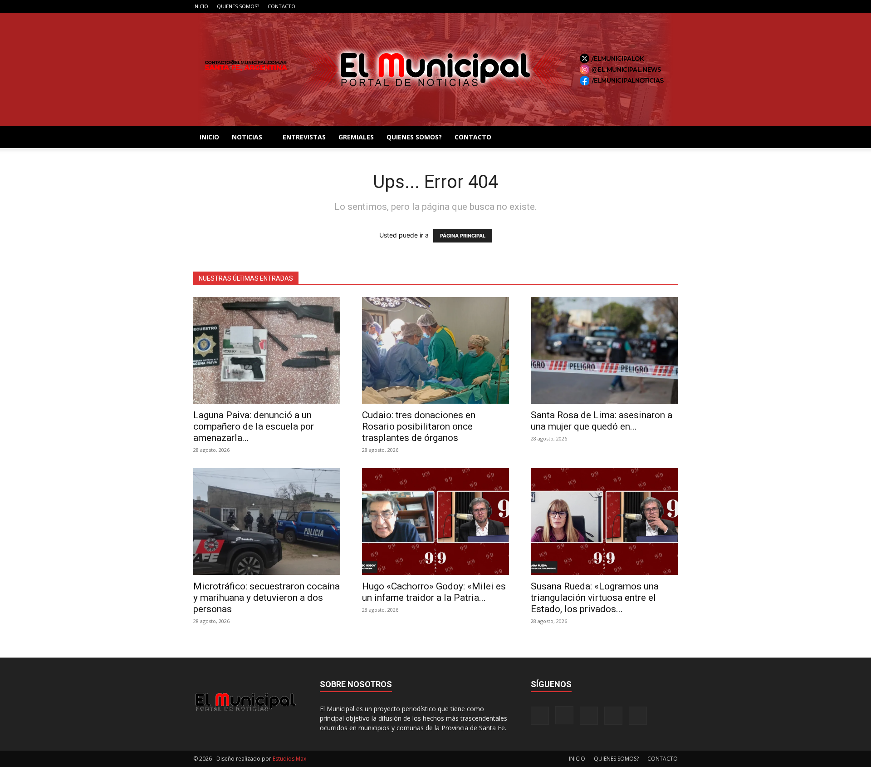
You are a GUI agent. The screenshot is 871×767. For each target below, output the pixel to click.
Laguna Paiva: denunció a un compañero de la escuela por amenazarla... (253, 426)
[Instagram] (626, 6)
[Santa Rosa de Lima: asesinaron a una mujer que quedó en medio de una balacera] (604, 350)
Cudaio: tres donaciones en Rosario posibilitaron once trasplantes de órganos (418, 426)
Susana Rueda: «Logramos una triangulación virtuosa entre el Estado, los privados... (595, 597)
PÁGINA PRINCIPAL (462, 236)
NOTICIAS (247, 137)
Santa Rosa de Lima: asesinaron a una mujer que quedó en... (601, 421)
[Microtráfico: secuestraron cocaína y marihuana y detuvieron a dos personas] (266, 521)
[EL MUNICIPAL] (435, 69)
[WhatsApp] (671, 6)
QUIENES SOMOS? (238, 6)
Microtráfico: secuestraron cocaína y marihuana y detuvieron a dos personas (266, 597)
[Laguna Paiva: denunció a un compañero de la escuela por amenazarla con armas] (266, 350)
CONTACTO (281, 6)
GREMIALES (356, 137)
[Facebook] (611, 6)
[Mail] (641, 6)
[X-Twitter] (656, 6)
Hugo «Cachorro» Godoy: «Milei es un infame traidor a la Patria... (434, 592)
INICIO (200, 6)
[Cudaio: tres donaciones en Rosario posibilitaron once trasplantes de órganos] (435, 350)
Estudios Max (289, 758)
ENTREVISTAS (304, 137)
